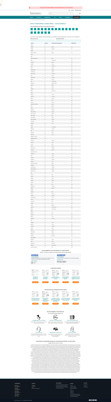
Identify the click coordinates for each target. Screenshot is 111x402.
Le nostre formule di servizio (59, 388)
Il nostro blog (72, 390)
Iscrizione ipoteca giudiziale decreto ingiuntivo (65, 277)
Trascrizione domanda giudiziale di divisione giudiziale (76, 299)
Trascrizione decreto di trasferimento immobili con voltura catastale (35, 299)
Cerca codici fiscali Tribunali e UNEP (75, 394)
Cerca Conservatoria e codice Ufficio (75, 395)
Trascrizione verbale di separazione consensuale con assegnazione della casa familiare (55, 300)
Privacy (71, 387)
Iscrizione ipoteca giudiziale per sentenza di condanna (55, 277)
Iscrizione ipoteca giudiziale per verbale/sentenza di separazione (45, 300)
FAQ (69, 10)
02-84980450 (33, 386)
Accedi (72, 10)
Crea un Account (78, 10)
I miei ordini (85, 385)
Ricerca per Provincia (60, 38)
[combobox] (60, 13)
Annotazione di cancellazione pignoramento (35, 277)
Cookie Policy (74, 387)
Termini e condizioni (73, 386)
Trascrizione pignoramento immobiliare (45, 277)
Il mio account (85, 384)
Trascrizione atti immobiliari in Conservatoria (62, 384)
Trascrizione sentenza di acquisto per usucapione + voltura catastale (65, 299)
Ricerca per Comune (34, 38)
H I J (55, 29)
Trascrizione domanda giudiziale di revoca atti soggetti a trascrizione (76, 277)
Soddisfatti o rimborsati (73, 388)
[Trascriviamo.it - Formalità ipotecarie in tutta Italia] (36, 13)
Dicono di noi (72, 393)
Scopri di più (35, 282)
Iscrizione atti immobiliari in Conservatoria (61, 385)
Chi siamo (71, 385)
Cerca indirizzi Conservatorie (74, 396)
